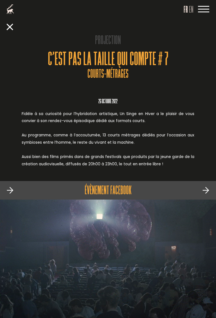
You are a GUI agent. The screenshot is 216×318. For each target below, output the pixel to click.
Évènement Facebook (108, 191)
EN (191, 10)
